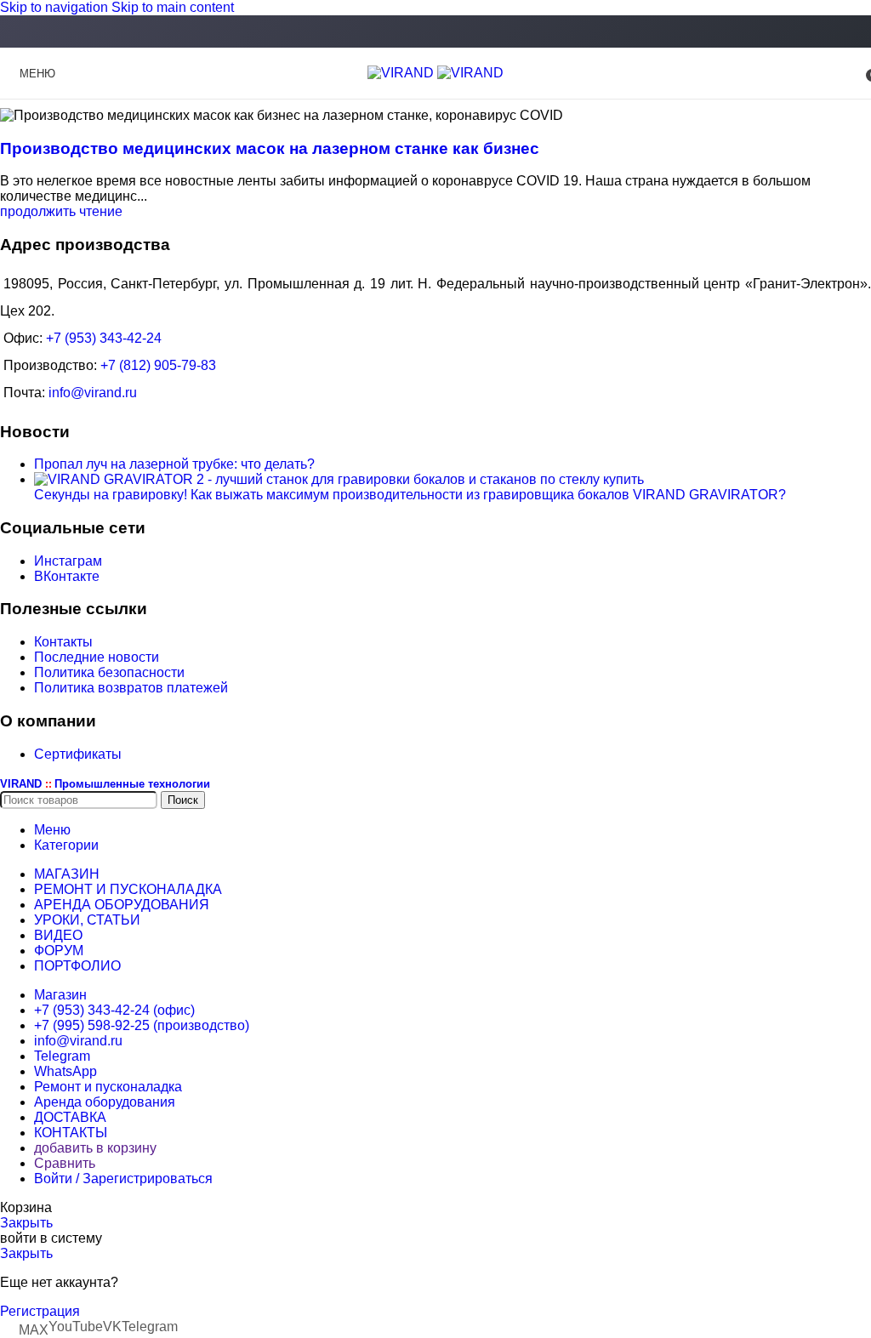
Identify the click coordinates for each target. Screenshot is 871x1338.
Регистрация (40, 1311)
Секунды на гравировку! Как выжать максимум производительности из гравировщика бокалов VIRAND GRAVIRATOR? (410, 494)
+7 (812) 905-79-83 (158, 365)
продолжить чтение (61, 211)
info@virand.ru (92, 392)
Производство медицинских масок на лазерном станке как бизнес (269, 148)
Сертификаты (78, 754)
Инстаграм (68, 561)
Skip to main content (172, 7)
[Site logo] (402, 72)
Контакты (63, 642)
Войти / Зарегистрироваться (123, 1178)
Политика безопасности (109, 672)
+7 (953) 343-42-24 (104, 338)
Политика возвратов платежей (131, 687)
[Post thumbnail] (339, 479)
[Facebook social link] (435, 33)
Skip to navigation (55, 7)
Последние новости (96, 657)
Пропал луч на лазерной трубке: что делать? (174, 464)
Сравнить (64, 1163)
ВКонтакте (67, 576)
